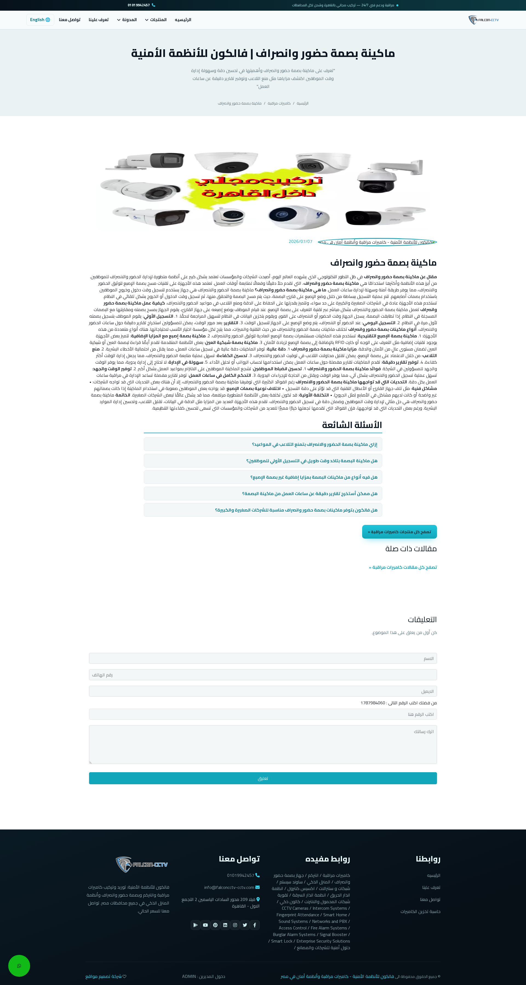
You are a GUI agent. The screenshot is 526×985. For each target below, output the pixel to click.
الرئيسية (302, 103)
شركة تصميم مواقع (103, 976)
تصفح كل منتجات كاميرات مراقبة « (399, 531)
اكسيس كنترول (301, 888)
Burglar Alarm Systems (294, 934)
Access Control (293, 928)
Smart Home (335, 915)
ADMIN (189, 976)
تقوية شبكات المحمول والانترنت (314, 898)
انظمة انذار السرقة (309, 895)
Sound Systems (293, 921)
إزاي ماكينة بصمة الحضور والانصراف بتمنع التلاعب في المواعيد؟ (315, 444)
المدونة (129, 20)
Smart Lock (281, 941)
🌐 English (40, 20)
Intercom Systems (330, 908)
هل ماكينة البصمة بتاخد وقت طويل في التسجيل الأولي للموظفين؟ (312, 460)
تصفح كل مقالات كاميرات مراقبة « (403, 567)
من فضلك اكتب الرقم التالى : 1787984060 (399, 702)
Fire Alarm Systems (329, 928)
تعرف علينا (99, 20)
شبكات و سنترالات (334, 888)
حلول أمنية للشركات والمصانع (323, 947)
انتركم (313, 875)
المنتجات (158, 20)
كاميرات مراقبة (279, 103)
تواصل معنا (70, 20)
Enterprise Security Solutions (323, 941)
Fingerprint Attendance (297, 915)
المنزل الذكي (318, 882)
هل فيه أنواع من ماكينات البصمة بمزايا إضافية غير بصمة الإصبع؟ (314, 477)
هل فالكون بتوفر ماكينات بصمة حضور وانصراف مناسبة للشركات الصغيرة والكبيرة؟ (296, 510)
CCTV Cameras (295, 908)
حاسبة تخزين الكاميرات (421, 911)
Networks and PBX (329, 921)
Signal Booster (333, 934)
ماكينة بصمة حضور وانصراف (240, 103)
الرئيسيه (183, 20)
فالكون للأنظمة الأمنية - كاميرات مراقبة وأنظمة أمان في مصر (337, 976)
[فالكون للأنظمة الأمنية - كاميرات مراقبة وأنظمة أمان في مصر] (484, 19)
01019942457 (139, 5)
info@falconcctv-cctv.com (229, 887)
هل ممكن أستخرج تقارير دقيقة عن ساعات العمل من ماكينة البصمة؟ (310, 493)
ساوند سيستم (291, 882)
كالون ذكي (290, 901)
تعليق (263, 778)
